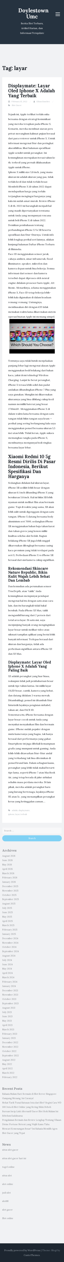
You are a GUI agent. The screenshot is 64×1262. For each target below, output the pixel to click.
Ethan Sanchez (43, 101)
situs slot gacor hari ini (14, 1158)
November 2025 (10, 890)
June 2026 (7, 860)
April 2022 (7, 1068)
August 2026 (8, 856)
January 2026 (9, 882)
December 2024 (10, 938)
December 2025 (10, 886)
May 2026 (7, 864)
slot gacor (7, 1209)
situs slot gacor (10, 1149)
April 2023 (7, 1025)
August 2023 (8, 1007)
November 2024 (10, 942)
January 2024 (9, 986)
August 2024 (8, 955)
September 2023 (10, 1003)
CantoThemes (32, 1255)
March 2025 (8, 925)
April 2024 (7, 973)
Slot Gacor (16, 105)
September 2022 (10, 1055)
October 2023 (9, 999)
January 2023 (9, 1038)
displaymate (24, 810)
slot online (7, 1184)
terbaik (24, 814)
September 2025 (10, 899)
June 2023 (7, 1016)
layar (17, 814)
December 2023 (10, 990)
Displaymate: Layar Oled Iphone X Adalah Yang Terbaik (31, 90)
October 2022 (9, 1051)
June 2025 (7, 912)
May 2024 (7, 968)
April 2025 (7, 921)
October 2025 (9, 895)
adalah (15, 810)
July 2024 (7, 960)
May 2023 (7, 1020)
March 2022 (8, 1073)
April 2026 (7, 869)
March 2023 (8, 1029)
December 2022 (10, 1042)
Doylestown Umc (33, 13)
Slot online (7, 1218)
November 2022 (10, 1046)
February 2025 (9, 929)
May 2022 (7, 1064)
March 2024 (8, 977)
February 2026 (9, 877)
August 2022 (8, 1060)
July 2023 (7, 1012)
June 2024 (7, 964)
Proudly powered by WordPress (22, 1250)
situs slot (7, 1175)
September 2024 (10, 951)
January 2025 (9, 934)
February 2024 (9, 981)
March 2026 (8, 873)
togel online (8, 1167)
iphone (11, 814)
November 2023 (10, 994)
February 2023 (9, 1034)
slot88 (5, 1201)
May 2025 (7, 916)
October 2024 (9, 947)
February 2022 (9, 1077)
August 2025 (8, 903)
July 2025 (7, 908)
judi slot (6, 1192)
